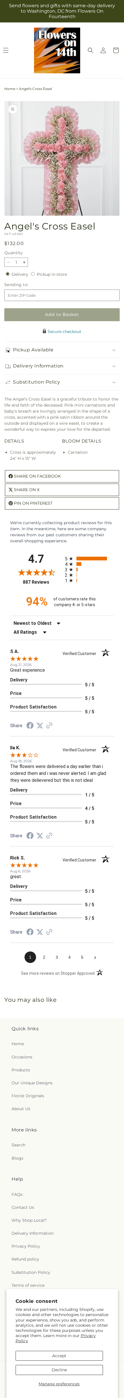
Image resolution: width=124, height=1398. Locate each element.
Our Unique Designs (32, 1082)
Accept (59, 1355)
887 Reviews (42, 582)
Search (18, 1145)
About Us (21, 1108)
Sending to (24, 285)
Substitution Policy (31, 1272)
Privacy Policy (26, 1246)
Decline (59, 1369)
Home (9, 89)
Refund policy (25, 1259)
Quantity (13, 252)
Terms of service (28, 1285)
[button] (90, 50)
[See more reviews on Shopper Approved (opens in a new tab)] (49, 726)
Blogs (17, 1158)
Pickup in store (52, 274)
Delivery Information (33, 1233)
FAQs (17, 1194)
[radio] (89, 558)
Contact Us (23, 1207)
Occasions (22, 1057)
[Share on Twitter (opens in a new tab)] (39, 725)
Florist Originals (28, 1095)
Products (21, 1070)
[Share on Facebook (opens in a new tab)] (30, 726)
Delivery (20, 274)
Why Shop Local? (29, 1220)
